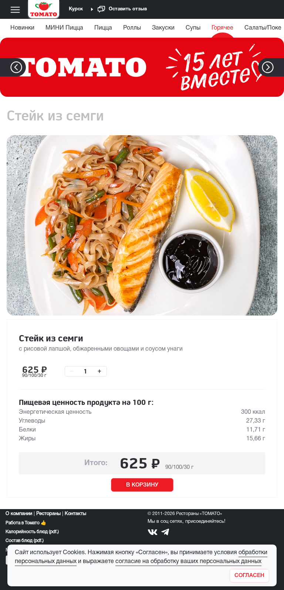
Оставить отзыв (128, 9)
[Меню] (15, 9)
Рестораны (48, 514)
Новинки (22, 28)
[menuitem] (23, 30)
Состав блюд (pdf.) (25, 541)
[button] (279, 67)
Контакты (75, 514)
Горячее (222, 28)
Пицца (103, 28)
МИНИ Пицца (64, 28)
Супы (193, 28)
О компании (19, 514)
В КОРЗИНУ (142, 485)
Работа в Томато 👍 (26, 523)
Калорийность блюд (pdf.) (32, 532)
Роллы (132, 28)
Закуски (163, 28)
